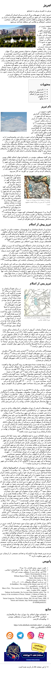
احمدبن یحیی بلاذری (18, 351)
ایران (26, 15)
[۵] (3, 259)
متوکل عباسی (38, 341)
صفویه (42, 470)
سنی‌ (16, 477)
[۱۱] (18, 500)
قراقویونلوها (13, 468)
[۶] (1, 259)
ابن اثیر (34, 394)
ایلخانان (41, 436)
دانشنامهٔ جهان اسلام (20, 157)
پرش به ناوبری (45, 11)
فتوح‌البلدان (15, 295)
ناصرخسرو (31, 379)
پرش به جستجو (33, 11)
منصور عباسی (33, 332)
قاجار (25, 56)
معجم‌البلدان (45, 114)
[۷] (27, 350)
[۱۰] (24, 463)
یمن (5, 334)
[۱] (35, 123)
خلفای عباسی (42, 320)
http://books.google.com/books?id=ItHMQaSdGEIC (35, 601)
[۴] (20, 250)
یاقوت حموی (46, 112)
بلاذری (7, 295)
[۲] (3, 211)
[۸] (10, 350)
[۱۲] (4, 546)
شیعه (13, 479)
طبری (4, 351)
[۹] (14, 412)
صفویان (34, 51)
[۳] (8, 241)
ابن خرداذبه (33, 351)
